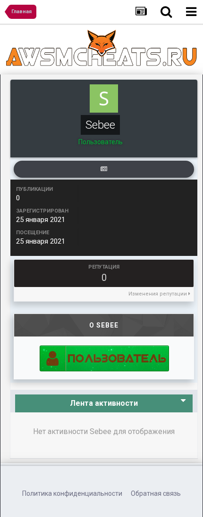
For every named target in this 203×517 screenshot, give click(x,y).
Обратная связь (156, 493)
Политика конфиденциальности (72, 493)
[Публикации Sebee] (104, 169)
